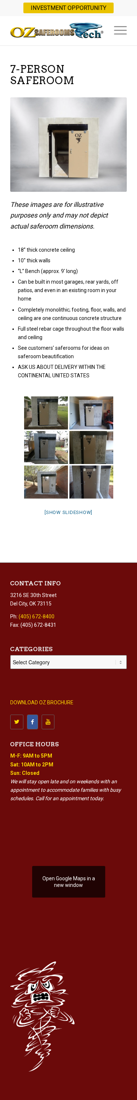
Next (119, 144)
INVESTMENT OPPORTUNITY (68, 7)
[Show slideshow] (68, 512)
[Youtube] (48, 722)
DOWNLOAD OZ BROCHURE (41, 702)
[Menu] (117, 30)
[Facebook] (32, 722)
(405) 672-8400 (36, 616)
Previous (17, 144)
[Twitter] (17, 722)
